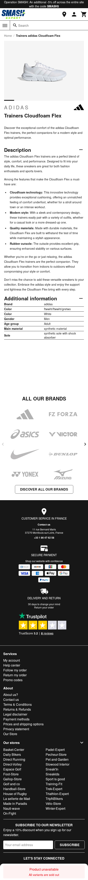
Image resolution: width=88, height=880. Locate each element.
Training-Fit (54, 784)
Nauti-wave (11, 808)
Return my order (15, 675)
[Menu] (5, 25)
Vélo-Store (53, 803)
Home (8, 36)
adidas (16, 107)
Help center (11, 665)
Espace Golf (12, 769)
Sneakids (52, 774)
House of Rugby (15, 793)
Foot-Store (11, 774)
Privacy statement (16, 729)
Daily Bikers (12, 754)
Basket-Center (13, 749)
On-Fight (9, 813)
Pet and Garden (57, 759)
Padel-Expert (55, 749)
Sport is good (55, 779)
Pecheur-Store (56, 754)
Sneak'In (52, 769)
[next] (85, 444)
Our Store (10, 733)
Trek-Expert (54, 788)
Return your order (44, 607)
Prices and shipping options (23, 724)
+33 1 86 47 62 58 (44, 537)
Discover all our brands (44, 489)
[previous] (3, 444)
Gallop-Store (12, 779)
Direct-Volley (12, 764)
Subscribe (70, 844)
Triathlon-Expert (57, 793)
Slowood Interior (57, 764)
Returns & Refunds (17, 709)
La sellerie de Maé (16, 798)
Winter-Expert (55, 808)
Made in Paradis (15, 803)
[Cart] (84, 14)
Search (23, 25)
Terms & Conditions (17, 704)
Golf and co (11, 784)
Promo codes (13, 680)
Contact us (44, 524)
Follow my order (15, 670)
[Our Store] (64, 14)
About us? (10, 694)
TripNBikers (54, 798)
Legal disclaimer (15, 714)
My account (11, 660)
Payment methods (16, 719)
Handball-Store (14, 788)
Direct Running (14, 759)
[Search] (14, 25)
